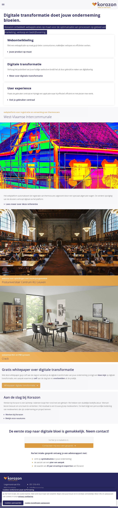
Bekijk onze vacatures (15, 418)
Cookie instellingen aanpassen (37, 503)
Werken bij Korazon (14, 414)
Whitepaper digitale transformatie (19, 385)
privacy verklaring (25, 496)
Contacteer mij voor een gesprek (57, 445)
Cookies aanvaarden (13, 503)
